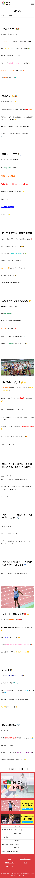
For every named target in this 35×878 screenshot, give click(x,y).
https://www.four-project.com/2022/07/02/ (11, 282)
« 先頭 (11, 769)
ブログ (25, 863)
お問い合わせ (9, 866)
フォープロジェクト (25, 859)
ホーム (2, 15)
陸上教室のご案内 (9, 863)
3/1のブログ (7, 637)
